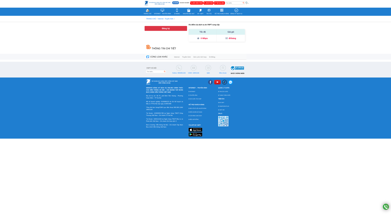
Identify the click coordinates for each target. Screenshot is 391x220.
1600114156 (158, 119)
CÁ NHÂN (175, 2)
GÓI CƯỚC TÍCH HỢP (195, 99)
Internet (177, 57)
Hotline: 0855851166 (179, 73)
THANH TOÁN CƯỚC (224, 95)
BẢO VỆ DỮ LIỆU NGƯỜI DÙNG (197, 108)
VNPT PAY (222, 110)
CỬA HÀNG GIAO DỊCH (195, 115)
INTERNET (192, 91)
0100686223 (165, 101)
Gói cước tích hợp (199, 57)
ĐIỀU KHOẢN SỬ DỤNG (195, 112)
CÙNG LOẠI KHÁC (159, 57)
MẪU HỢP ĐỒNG (194, 119)
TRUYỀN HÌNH (193, 95)
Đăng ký (166, 28)
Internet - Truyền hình (165, 19)
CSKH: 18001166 (193, 73)
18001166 (209, 3)
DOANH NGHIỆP (184, 2)
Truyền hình (186, 57)
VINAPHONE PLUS (224, 106)
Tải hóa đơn (220, 3)
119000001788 (159, 113)
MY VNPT (221, 102)
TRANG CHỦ (151, 19)
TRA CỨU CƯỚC (223, 91)
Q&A (208, 73)
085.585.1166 (197, 3)
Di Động (212, 57)
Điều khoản (223, 73)
